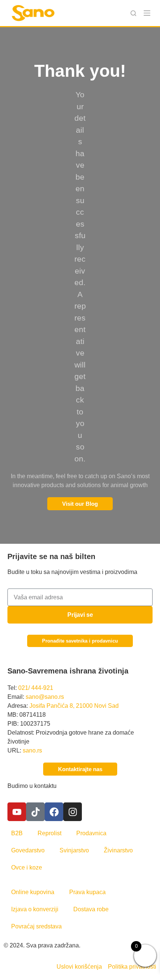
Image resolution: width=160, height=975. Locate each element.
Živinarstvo (118, 850)
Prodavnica (91, 833)
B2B (17, 833)
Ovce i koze (26, 867)
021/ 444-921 (35, 688)
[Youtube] (16, 811)
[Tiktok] (35, 811)
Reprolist (49, 833)
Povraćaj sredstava (36, 926)
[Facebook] (54, 811)
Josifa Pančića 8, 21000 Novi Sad (74, 706)
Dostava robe (91, 909)
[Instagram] (72, 811)
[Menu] (147, 13)
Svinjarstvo (74, 850)
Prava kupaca (87, 892)
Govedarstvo (28, 850)
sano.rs (32, 750)
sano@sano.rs (45, 697)
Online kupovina (32, 892)
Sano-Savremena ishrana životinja (67, 671)
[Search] (133, 13)
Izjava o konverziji (34, 909)
